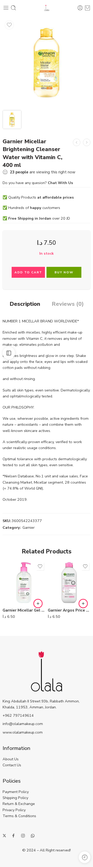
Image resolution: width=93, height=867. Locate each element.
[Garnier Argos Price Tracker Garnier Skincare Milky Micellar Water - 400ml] (69, 582)
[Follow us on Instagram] (23, 835)
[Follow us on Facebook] (13, 836)
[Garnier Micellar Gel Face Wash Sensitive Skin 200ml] (24, 582)
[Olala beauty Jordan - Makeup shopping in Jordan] (46, 8)
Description (25, 304)
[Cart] (87, 8)
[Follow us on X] (4, 835)
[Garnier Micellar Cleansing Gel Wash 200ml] (86, 142)
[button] (38, 603)
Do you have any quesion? (38, 182)
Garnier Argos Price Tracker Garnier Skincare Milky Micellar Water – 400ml (69, 610)
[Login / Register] (80, 8)
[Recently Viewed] (84, 857)
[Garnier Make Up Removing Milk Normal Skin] (76, 142)
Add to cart (28, 272)
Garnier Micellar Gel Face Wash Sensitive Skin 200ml (24, 610)
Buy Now (64, 272)
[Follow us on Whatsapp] (32, 836)
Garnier (28, 527)
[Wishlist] (9, 25)
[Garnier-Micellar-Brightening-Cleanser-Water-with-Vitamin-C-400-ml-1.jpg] (46, 62)
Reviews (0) (68, 304)
